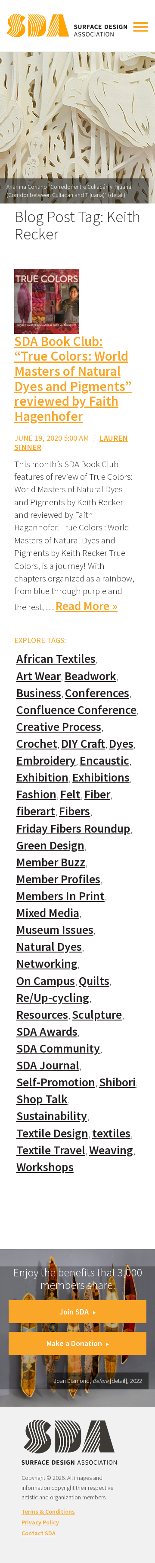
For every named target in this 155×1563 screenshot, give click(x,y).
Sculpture (97, 1014)
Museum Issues (54, 929)
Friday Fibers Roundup (73, 828)
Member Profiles (58, 879)
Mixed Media (47, 912)
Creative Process (58, 726)
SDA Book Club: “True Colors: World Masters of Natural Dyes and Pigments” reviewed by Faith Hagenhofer (73, 379)
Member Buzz (50, 862)
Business (38, 693)
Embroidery (46, 760)
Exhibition (42, 777)
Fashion (36, 794)
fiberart (35, 811)
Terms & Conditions (48, 1511)
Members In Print (60, 896)
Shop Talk (42, 1099)
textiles (111, 1133)
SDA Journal (47, 1065)
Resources (42, 1014)
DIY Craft (83, 743)
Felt (70, 794)
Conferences (97, 693)
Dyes (121, 743)
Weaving (111, 1150)
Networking (47, 963)
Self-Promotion (55, 1082)
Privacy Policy (40, 1522)
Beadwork (90, 676)
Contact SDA (39, 1533)
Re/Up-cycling (52, 997)
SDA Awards (47, 1031)
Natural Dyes (49, 946)
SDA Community (58, 1048)
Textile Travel (50, 1150)
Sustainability (51, 1116)
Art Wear (38, 676)
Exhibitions (101, 777)
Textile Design (52, 1133)
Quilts (94, 980)
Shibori (117, 1082)
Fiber (97, 794)
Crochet (36, 743)
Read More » (87, 606)
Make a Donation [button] (74, 1343)
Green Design (50, 845)
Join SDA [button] (74, 1312)
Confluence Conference (76, 709)
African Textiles (56, 658)
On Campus (45, 980)
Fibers (74, 811)
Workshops (45, 1167)
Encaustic (104, 760)
